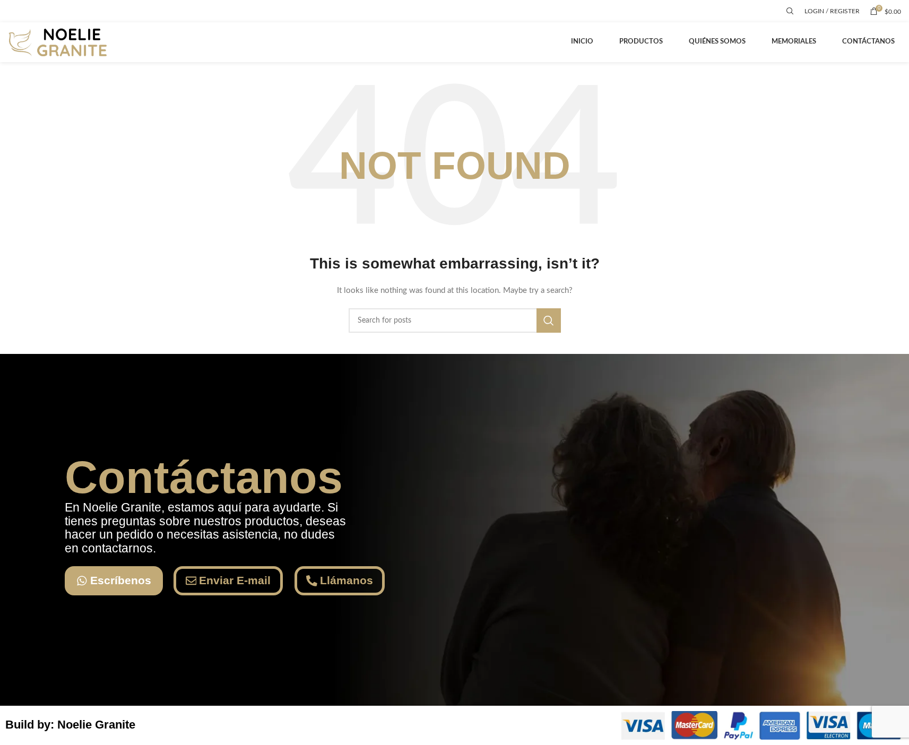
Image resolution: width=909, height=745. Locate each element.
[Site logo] (59, 42)
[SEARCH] (548, 320)
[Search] (790, 11)
